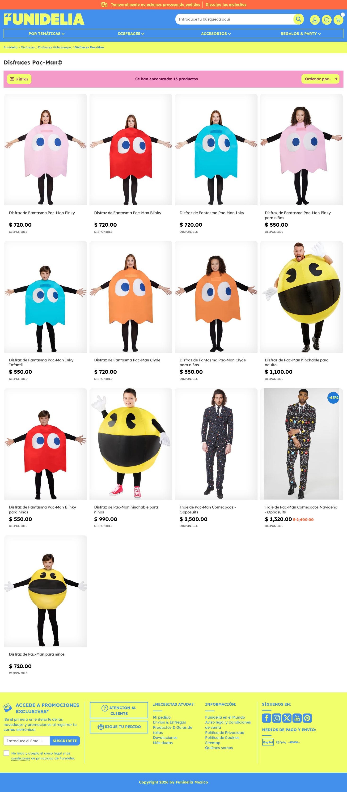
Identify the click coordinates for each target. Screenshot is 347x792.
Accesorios (214, 33)
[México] (266, 718)
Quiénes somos (219, 747)
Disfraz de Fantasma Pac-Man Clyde (127, 360)
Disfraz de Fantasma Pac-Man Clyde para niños (213, 362)
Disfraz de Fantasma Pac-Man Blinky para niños (42, 509)
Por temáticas (44, 33)
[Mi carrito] (338, 20)
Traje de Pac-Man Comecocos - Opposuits (208, 509)
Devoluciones (165, 737)
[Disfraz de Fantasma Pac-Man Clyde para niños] (216, 297)
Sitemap (212, 742)
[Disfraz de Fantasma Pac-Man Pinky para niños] (301, 150)
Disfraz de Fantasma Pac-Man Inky (212, 212)
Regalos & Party (299, 33)
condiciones (20, 758)
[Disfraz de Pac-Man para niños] (45, 591)
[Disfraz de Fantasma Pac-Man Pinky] (45, 150)
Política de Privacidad (224, 732)
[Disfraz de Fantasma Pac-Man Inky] (216, 150)
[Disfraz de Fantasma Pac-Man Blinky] (130, 150)
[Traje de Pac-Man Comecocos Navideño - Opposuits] (301, 444)
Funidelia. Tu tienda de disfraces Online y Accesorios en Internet (44, 19)
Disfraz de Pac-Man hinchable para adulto (297, 362)
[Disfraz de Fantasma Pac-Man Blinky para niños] (45, 444)
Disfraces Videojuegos (54, 47)
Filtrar (22, 79)
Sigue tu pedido (122, 726)
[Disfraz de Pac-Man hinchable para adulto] (301, 297)
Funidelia (10, 47)
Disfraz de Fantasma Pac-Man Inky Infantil (41, 362)
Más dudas (163, 742)
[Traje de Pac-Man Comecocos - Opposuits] (216, 444)
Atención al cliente (122, 710)
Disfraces (129, 33)
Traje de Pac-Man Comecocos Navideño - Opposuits (301, 509)
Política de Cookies (222, 737)
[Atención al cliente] (327, 20)
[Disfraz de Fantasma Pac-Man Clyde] (130, 297)
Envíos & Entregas (169, 722)
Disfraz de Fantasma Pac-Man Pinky (42, 212)
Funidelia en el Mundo (225, 717)
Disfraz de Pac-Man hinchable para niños (126, 509)
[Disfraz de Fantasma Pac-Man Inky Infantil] (45, 297)
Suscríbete (65, 740)
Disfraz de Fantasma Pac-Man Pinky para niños (298, 215)
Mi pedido (162, 717)
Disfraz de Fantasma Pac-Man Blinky (127, 212)
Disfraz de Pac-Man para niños (37, 654)
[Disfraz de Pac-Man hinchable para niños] (130, 444)
